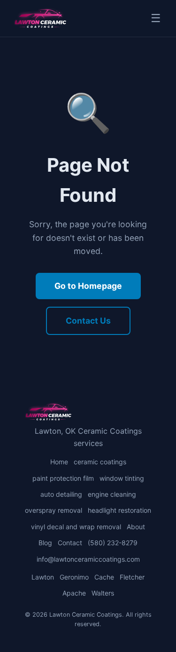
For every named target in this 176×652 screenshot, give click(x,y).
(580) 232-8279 (113, 543)
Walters (103, 593)
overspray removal (53, 510)
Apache (74, 593)
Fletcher (132, 577)
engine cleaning (112, 494)
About (136, 527)
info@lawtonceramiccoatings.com (88, 559)
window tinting (121, 478)
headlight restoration (119, 510)
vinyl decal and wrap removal (76, 527)
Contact (70, 543)
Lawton (42, 577)
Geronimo (74, 577)
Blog (45, 543)
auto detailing (61, 494)
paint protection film (63, 478)
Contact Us (88, 321)
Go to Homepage (88, 286)
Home (59, 462)
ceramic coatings (100, 462)
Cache (104, 577)
